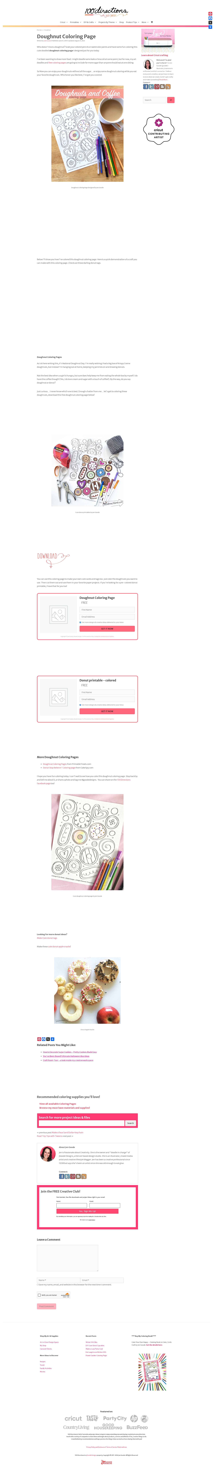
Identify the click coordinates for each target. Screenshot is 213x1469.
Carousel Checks (46, 1349)
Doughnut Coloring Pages (55, 764)
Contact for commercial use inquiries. (104, 636)
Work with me (122, 1447)
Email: (92, 1201)
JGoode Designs (92, 1455)
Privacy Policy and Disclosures (95, 1447)
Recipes (42, 1362)
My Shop (43, 1346)
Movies (42, 1372)
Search (130, 1123)
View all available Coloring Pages (57, 1103)
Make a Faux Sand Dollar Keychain (67, 1132)
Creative (47, 30)
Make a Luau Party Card (94, 1349)
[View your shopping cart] (152, 22)
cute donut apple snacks (59, 946)
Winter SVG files (91, 1342)
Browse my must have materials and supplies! (64, 1107)
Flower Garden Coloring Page (96, 1356)
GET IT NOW (107, 628)
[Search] (171, 100)
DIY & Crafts (89, 22)
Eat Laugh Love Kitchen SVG (96, 1352)
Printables (74, 22)
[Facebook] (210, 18)
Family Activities (46, 1368)
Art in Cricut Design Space (49, 1342)
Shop (121, 22)
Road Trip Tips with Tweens (49, 1136)
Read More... (163, 80)
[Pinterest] (210, 14)
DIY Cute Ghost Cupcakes (95, 1346)
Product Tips (131, 22)
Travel (42, 1365)
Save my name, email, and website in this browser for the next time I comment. (75, 1284)
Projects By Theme (107, 22)
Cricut (62, 22)
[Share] (210, 27)
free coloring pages (57, 62)
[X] (210, 22)
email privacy (92, 1219)
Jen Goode (47, 41)
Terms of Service (111, 1447)
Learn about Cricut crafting (154, 55)
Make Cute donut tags (47, 938)
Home (39, 30)
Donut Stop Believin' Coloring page (59, 767)
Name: (58, 1201)
